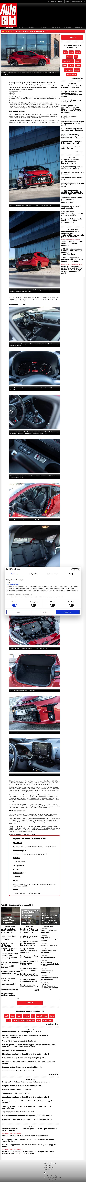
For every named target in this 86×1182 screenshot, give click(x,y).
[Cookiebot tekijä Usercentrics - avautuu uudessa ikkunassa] (72, 569)
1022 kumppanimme (12, 584)
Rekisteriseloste (48, 1169)
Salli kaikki (67, 612)
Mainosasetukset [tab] (52, 574)
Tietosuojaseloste (49, 1167)
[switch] (33, 605)
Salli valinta (43, 612)
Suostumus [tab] (14, 574)
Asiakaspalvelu (48, 1165)
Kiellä (18, 612)
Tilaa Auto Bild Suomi (50, 1163)
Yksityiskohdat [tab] (33, 574)
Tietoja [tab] (71, 574)
